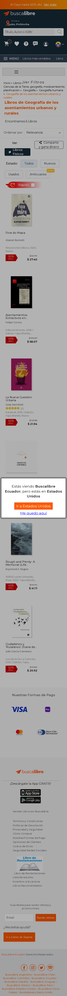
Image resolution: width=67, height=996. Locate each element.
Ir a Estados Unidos (33, 506)
